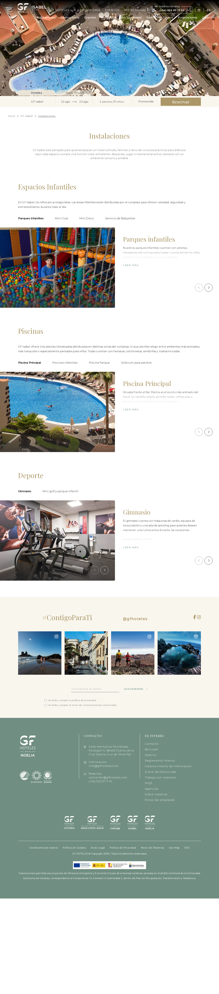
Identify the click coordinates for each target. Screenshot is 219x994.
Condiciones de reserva (43, 847)
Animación (108, 17)
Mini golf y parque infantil (60, 491)
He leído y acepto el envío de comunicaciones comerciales (82, 705)
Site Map (174, 847)
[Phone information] (199, 10)
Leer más (131, 265)
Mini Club (61, 218)
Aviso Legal (98, 847)
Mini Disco (86, 218)
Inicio (11, 116)
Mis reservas (135, 10)
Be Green (151, 749)
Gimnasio (24, 491)
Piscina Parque (99, 362)
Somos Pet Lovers (159, 17)
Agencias (151, 788)
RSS (187, 847)
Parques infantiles (31, 218)
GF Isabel (26, 116)
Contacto (151, 743)
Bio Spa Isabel (131, 17)
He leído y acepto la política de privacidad (72, 700)
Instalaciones (46, 116)
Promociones (187, 17)
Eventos (112, 10)
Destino (150, 755)
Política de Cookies (74, 847)
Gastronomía (88, 10)
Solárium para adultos (136, 362)
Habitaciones (46, 17)
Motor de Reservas (152, 847)
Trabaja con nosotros (160, 777)
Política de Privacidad (123, 847)
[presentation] (95, 297)
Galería (207, 17)
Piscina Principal (29, 362)
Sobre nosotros (156, 794)
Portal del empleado (160, 800)
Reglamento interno (160, 760)
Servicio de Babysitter (120, 218)
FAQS (148, 783)
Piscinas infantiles (65, 362)
